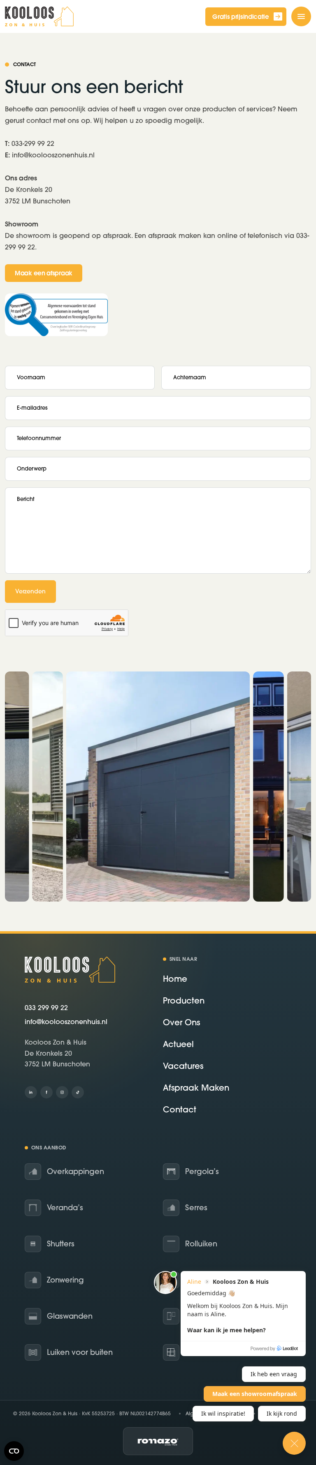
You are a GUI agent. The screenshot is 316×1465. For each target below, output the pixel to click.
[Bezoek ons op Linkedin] (31, 1092)
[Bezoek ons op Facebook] (46, 1092)
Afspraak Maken (196, 1087)
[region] (158, 786)
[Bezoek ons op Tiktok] (78, 1092)
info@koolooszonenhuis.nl (66, 1021)
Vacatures (183, 1066)
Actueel (178, 1044)
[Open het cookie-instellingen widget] (14, 1451)
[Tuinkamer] (158, 786)
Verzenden (30, 591)
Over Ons (181, 1022)
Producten (183, 1000)
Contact (179, 1109)
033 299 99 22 (46, 1008)
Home (175, 979)
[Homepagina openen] (39, 16)
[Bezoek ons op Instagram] (62, 1092)
